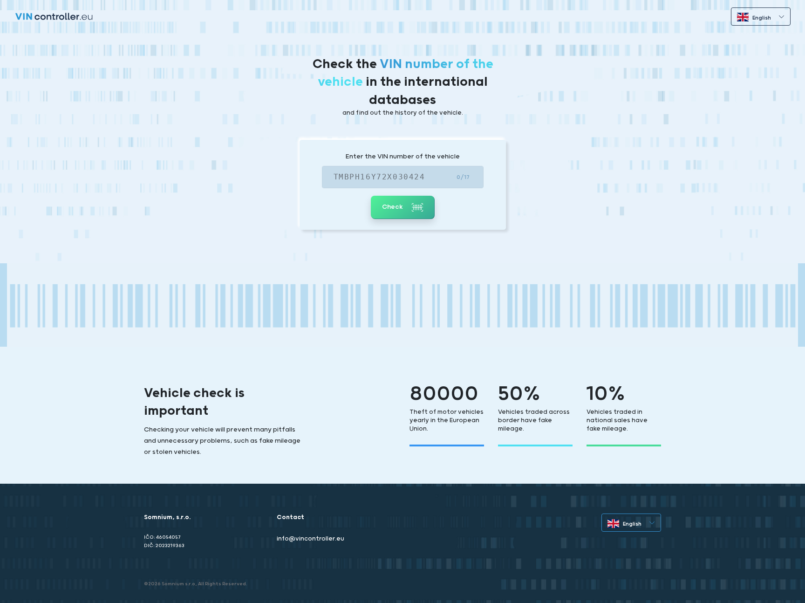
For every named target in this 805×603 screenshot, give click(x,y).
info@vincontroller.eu (310, 538)
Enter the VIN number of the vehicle (403, 156)
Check (393, 207)
